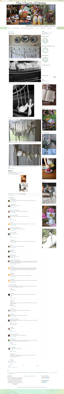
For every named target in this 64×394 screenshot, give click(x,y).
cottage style (22, 372)
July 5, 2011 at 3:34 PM (13, 212)
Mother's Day (8, 372)
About (37, 28)
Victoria (11, 314)
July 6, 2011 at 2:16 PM (13, 324)
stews (7, 373)
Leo (10, 245)
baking (17, 372)
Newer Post (9, 365)
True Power (49, 28)
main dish (49, 372)
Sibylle (11, 359)
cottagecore (25, 372)
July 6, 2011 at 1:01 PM (13, 311)
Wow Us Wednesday (11, 174)
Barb (11, 327)
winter (13, 373)
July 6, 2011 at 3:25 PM (13, 331)
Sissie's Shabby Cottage (13, 215)
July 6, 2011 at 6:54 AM (13, 282)
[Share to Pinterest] (24, 193)
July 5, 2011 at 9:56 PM (13, 252)
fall (33, 372)
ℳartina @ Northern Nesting (14, 210)
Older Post (37, 365)
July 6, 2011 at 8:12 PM (13, 351)
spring (56, 372)
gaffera (41, 387)
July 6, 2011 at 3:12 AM (13, 270)
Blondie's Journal (12, 232)
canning (19, 372)
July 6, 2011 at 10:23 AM (13, 298)
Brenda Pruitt (12, 204)
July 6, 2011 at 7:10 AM (13, 290)
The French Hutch (12, 284)
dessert (30, 372)
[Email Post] (19, 193)
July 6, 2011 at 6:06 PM (13, 344)
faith (31, 372)
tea (11, 373)
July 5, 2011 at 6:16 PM (13, 237)
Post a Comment (11, 363)
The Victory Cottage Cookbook (27, 28)
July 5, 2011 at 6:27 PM (13, 242)
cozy (28, 372)
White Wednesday (10, 173)
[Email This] (21, 193)
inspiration (46, 372)
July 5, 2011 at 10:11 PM (13, 257)
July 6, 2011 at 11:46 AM (13, 306)
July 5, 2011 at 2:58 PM (13, 201)
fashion (34, 372)
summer (9, 373)
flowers (36, 372)
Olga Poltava (12, 309)
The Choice (43, 28)
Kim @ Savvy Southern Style (14, 227)
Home (9, 28)
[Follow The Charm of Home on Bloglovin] (45, 378)
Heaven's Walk (12, 347)
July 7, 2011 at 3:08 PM (13, 357)
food (39, 372)
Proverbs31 (11, 372)
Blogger (46, 387)
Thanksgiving (14, 372)
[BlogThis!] (22, 193)
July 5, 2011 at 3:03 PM (13, 207)
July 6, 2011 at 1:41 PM (13, 316)
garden (41, 372)
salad (53, 372)
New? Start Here (16, 28)
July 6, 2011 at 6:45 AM (13, 276)
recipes (51, 372)
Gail (10, 222)
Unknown (11, 266)
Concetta (11, 293)
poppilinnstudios (12, 199)
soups (54, 372)
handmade (44, 372)
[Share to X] (23, 193)
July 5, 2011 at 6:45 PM (13, 247)
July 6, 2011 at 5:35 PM (13, 336)
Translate (48, 34)
